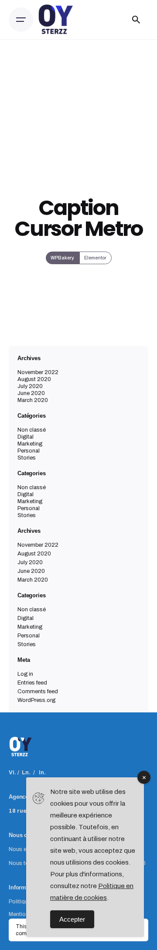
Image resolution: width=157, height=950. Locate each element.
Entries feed (32, 683)
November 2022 (37, 372)
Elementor (95, 257)
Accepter (72, 919)
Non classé (31, 430)
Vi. (12, 773)
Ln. (26, 773)
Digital (25, 437)
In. (42, 773)
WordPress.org (36, 700)
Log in (25, 674)
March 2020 (32, 400)
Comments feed (37, 691)
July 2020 (30, 386)
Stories (26, 458)
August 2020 (34, 379)
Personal (28, 451)
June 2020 (31, 393)
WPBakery (62, 257)
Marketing (29, 444)
